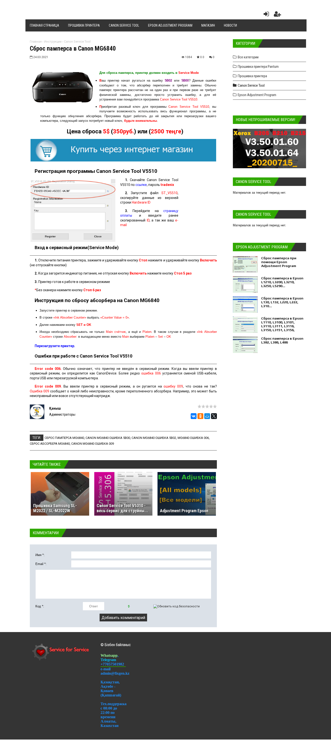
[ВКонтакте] (194, 416)
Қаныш (55, 408)
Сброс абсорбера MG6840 (50, 443)
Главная (36, 41)
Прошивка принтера (252, 76)
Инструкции (53, 41)
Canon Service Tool (77, 41)
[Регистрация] (277, 15)
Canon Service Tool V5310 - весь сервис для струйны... (122, 508)
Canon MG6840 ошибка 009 (92, 443)
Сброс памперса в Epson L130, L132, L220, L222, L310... (282, 302)
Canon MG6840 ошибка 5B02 (154, 438)
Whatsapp (109, 655)
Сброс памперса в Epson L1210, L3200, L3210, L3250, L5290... (282, 282)
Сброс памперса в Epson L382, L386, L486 (282, 340)
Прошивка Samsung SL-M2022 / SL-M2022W (55, 508)
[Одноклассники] (200, 416)
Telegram (108, 660)
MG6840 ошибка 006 (193, 438)
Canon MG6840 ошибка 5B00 (108, 438)
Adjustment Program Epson (184, 510)
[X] (214, 416)
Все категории (248, 57)
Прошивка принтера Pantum (258, 66)
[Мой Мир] (207, 416)
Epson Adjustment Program (257, 95)
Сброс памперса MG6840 (64, 438)
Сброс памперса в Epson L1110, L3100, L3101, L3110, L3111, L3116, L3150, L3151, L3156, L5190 (282, 326)
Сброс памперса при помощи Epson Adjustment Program (278, 262)
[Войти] (265, 15)
